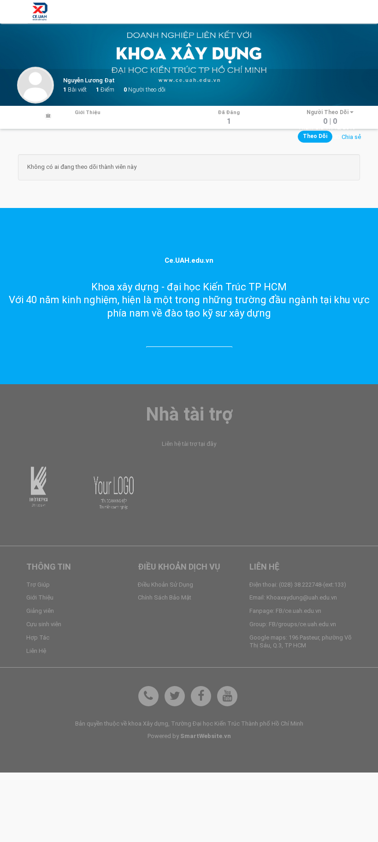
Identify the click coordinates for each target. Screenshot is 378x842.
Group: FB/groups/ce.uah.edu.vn (292, 624)
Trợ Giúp (38, 584)
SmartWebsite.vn (205, 735)
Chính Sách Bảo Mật (164, 597)
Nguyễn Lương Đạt (89, 80)
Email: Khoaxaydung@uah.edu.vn (293, 597)
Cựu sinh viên (43, 624)
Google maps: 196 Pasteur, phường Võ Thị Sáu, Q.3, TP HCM (300, 641)
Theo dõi (315, 136)
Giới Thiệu (39, 597)
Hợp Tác (37, 637)
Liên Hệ (36, 650)
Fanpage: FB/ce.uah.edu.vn (285, 610)
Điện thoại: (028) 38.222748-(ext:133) (297, 584)
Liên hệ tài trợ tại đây (189, 443)
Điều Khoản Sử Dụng (165, 584)
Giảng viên (40, 610)
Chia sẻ (351, 136)
